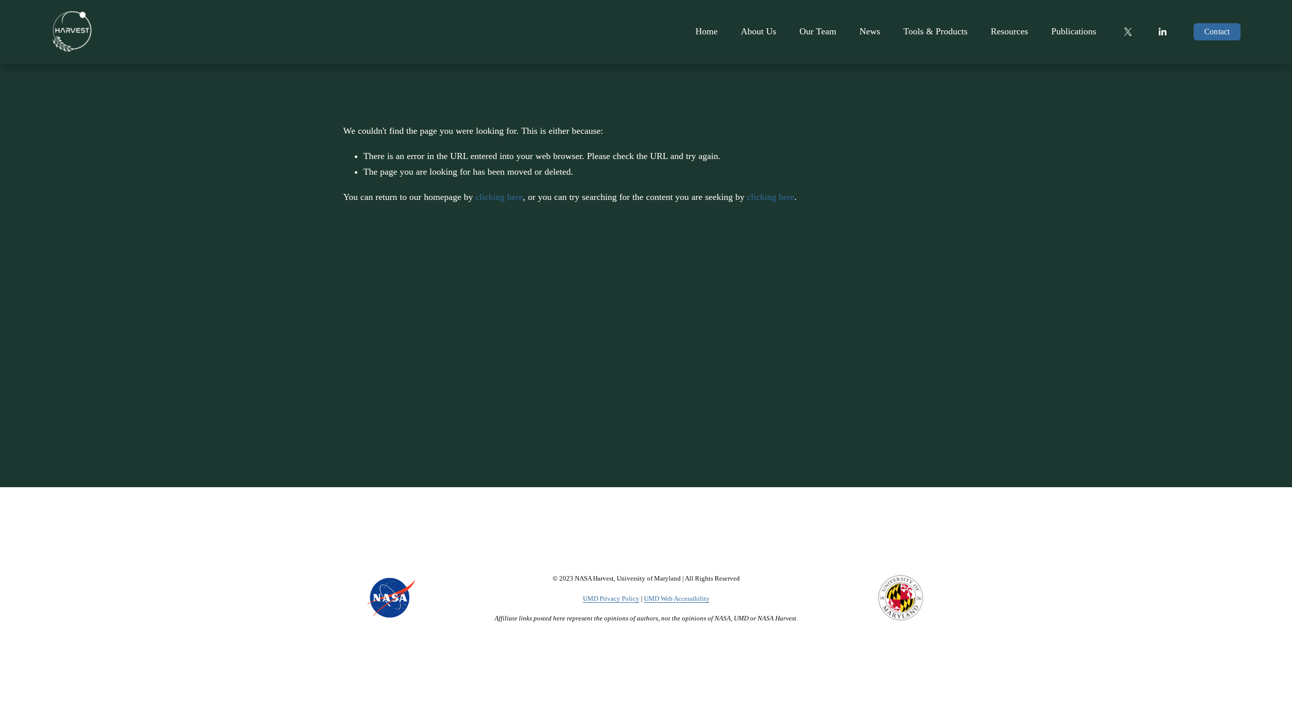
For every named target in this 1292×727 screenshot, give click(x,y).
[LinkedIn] (1162, 31)
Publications (1073, 31)
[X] (1128, 31)
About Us (758, 31)
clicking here (499, 197)
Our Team (817, 31)
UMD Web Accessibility (677, 598)
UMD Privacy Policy (611, 598)
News (869, 31)
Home (706, 31)
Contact (1217, 31)
